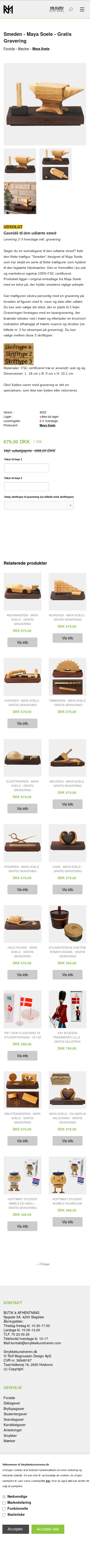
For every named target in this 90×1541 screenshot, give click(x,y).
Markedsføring (19, 1502)
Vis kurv (57, 8)
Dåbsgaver (12, 1403)
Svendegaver (14, 1419)
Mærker (9, 1440)
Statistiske (16, 1514)
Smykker (10, 1435)
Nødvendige (17, 1496)
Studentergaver (15, 1413)
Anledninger (13, 1429)
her (47, 1480)
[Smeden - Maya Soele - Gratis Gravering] (21, 164)
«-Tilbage (43, 1264)
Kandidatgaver (15, 1424)
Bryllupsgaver (14, 1408)
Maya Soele (47, 425)
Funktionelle (17, 1508)
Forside (9, 48)
